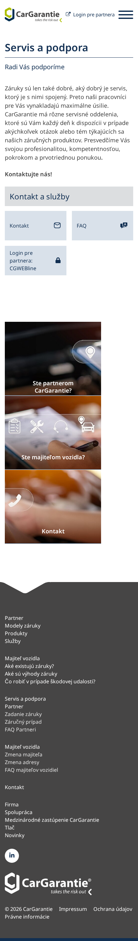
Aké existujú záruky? (29, 666)
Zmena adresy (22, 762)
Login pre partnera (94, 14)
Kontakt (19, 225)
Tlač (9, 827)
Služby (13, 641)
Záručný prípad (23, 721)
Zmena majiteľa (23, 754)
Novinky (14, 835)
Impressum (73, 909)
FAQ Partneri (20, 729)
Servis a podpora (25, 698)
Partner (14, 617)
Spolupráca (18, 812)
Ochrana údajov (112, 909)
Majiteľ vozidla (22, 658)
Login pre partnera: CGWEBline (23, 260)
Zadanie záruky (23, 714)
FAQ (82, 225)
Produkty (16, 633)
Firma (12, 804)
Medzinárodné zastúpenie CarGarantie (52, 819)
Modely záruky (22, 625)
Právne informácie (27, 917)
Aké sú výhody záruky (31, 673)
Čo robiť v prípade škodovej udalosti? (50, 681)
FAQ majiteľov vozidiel (31, 769)
